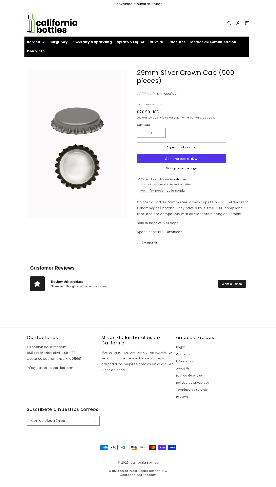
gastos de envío (153, 117)
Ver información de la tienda (163, 191)
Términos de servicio (192, 390)
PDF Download (170, 232)
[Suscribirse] (95, 421)
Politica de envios (189, 376)
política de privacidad (192, 383)
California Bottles (144, 463)
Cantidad (143, 125)
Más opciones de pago (181, 168)
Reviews (182, 397)
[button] (229, 23)
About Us (183, 368)
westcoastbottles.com (138, 475)
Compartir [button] (149, 242)
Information (185, 361)
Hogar (180, 347)
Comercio (183, 354)
